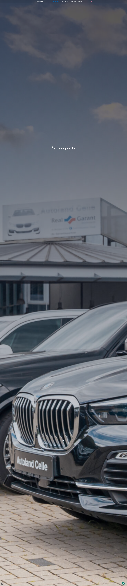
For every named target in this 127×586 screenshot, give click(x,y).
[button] (2, 584)
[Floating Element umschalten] (123, 583)
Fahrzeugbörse (55, 1)
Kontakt (80, 1)
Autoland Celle (39, 1)
